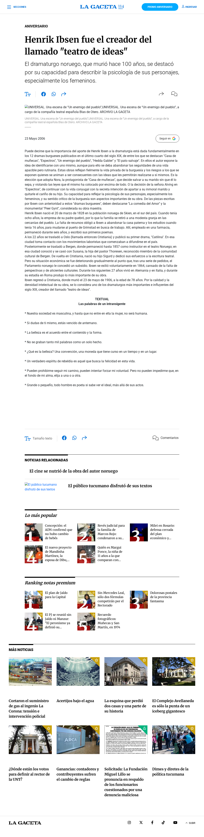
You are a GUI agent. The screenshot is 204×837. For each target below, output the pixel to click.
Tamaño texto (42, 438)
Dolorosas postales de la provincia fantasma (163, 597)
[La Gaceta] (102, 7)
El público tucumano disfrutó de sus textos (110, 485)
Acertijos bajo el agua (75, 701)
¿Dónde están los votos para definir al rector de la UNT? (29, 774)
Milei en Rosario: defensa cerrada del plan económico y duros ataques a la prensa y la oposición (163, 538)
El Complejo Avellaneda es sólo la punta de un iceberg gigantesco (173, 706)
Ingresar (191, 7)
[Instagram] (129, 823)
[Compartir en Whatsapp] (54, 95)
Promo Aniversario (160, 7)
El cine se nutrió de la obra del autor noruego (73, 471)
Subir (192, 823)
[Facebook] (152, 823)
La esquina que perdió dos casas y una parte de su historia (125, 706)
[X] (141, 823)
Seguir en (165, 138)
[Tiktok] (163, 823)
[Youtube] (175, 823)
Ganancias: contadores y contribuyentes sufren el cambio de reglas (78, 774)
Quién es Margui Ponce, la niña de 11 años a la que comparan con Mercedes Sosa (110, 556)
